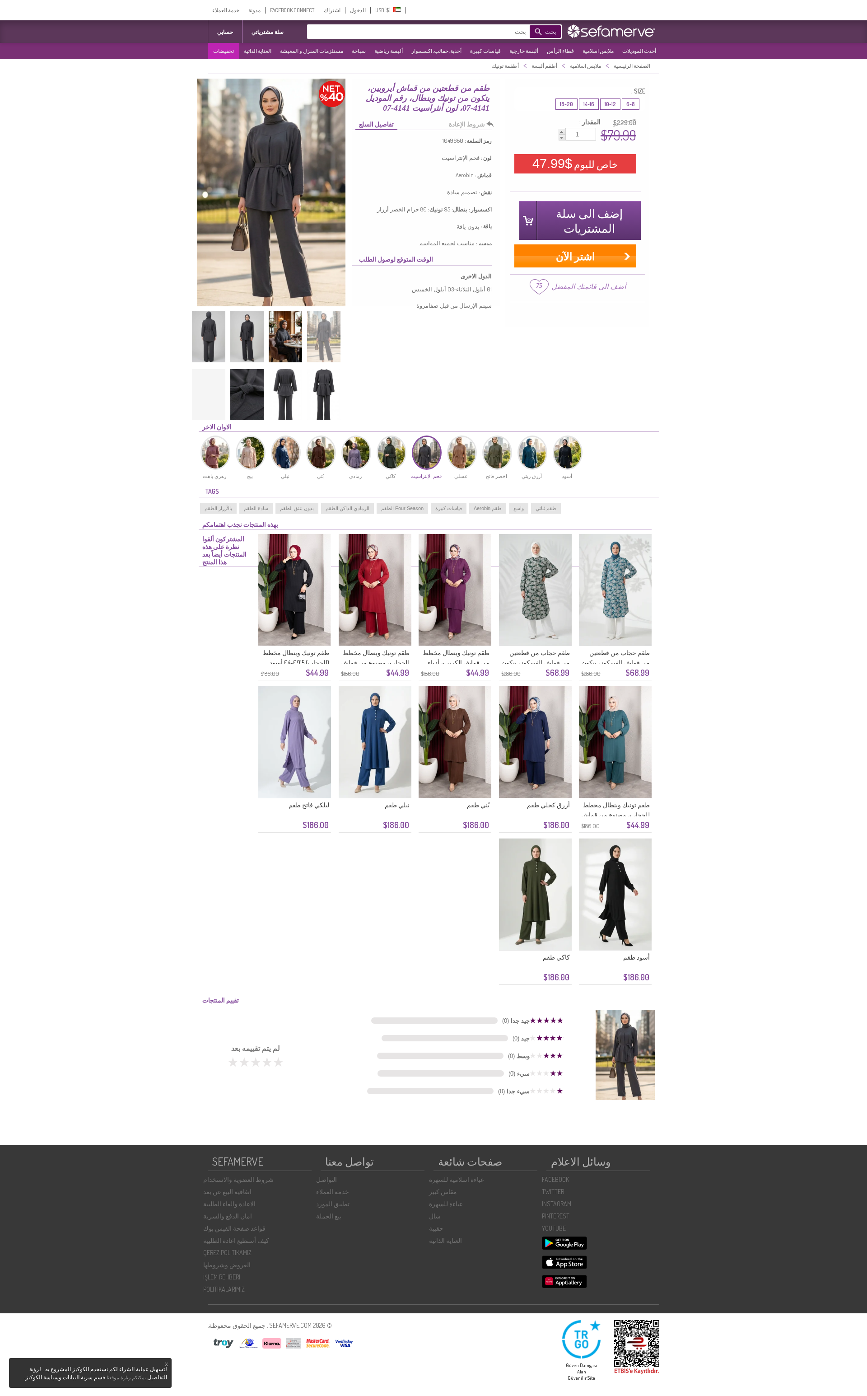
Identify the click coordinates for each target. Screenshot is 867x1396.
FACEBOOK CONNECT (292, 10)
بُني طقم (478, 805)
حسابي (225, 31)
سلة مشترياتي (268, 31)
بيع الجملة (328, 1216)
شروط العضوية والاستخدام (238, 1179)
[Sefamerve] (613, 31)
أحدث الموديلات (639, 50)
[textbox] (431, 31)
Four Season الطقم (402, 508)
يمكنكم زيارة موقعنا (126, 1377)
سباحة (359, 50)
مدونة (254, 10)
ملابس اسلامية (598, 50)
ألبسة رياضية (388, 50)
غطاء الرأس (560, 50)
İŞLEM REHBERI (221, 1277)
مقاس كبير (443, 1191)
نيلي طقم (397, 805)
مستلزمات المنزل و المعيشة (311, 50)
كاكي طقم (556, 957)
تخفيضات (223, 50)
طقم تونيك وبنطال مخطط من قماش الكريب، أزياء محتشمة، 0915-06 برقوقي (455, 662)
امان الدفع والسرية (227, 1216)
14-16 (588, 104)
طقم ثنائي (546, 508)
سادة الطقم (256, 508)
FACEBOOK (555, 1179)
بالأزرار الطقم (218, 508)
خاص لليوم (575, 163)
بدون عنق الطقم (297, 508)
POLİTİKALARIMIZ (224, 1289)
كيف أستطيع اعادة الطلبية (236, 1240)
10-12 (610, 104)
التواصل (326, 1179)
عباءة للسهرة (446, 1204)
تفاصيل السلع (376, 124)
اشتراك (332, 10)
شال (435, 1216)
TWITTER (553, 1191)
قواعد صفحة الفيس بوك (234, 1228)
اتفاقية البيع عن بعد (227, 1191)
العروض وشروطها (227, 1265)
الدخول (358, 10)
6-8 (630, 104)
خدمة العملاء (225, 10)
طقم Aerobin (488, 508)
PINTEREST (555, 1216)
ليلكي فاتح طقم (309, 805)
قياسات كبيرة (485, 50)
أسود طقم (636, 957)
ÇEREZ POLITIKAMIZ (227, 1252)
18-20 (566, 104)
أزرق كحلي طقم (548, 805)
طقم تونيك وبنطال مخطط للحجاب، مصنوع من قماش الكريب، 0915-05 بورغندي (375, 662)
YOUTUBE (554, 1228)
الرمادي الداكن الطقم (347, 508)
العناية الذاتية (257, 50)
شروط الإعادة (467, 124)
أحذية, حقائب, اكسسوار (436, 50)
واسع (518, 508)
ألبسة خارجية (523, 50)
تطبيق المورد (333, 1204)
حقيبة (436, 1228)
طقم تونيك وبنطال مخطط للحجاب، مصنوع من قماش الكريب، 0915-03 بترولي (615, 815)
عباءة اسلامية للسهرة (456, 1179)
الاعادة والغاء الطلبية (229, 1204)
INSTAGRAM (556, 1204)
